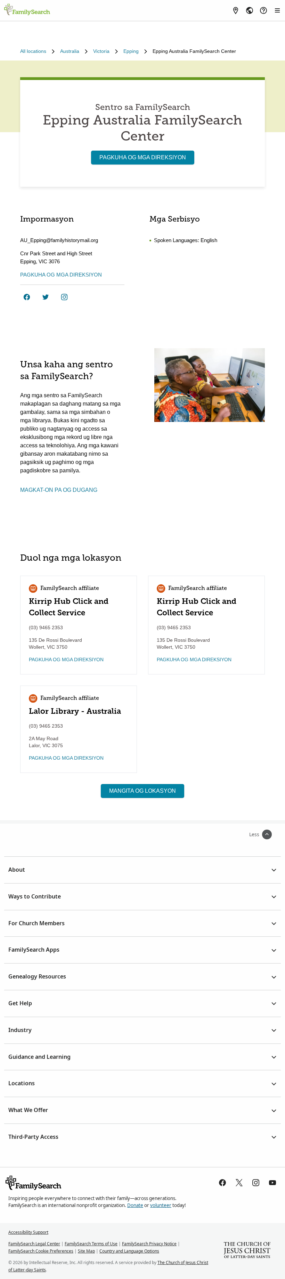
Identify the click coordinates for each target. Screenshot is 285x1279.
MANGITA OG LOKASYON (142, 791)
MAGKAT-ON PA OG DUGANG (58, 490)
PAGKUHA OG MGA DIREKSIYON (142, 157)
